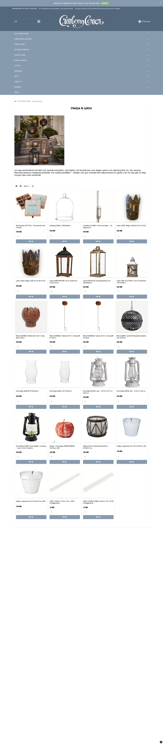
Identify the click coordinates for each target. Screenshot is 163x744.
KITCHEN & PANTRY (21, 50)
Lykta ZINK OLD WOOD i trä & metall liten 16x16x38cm (131, 282)
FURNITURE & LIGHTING (23, 39)
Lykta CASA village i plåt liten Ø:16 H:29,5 (131, 226)
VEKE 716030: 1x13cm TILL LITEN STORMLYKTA (62, 502)
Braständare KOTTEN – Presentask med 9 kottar (30, 227)
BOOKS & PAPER (20, 60)
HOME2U (105, 3)
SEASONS (18, 71)
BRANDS (17, 87)
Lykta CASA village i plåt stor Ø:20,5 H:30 (30, 281)
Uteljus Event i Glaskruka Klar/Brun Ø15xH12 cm (95, 447)
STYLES (17, 66)
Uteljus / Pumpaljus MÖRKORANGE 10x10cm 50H (62, 447)
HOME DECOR (19, 44)
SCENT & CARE (20, 55)
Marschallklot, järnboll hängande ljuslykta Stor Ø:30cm (131, 337)
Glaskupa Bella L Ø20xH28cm (60, 226)
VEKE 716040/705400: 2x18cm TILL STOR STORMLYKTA (98, 502)
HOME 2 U (18, 82)
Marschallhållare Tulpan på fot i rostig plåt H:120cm (65, 337)
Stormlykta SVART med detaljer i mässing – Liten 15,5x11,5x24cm (31, 447)
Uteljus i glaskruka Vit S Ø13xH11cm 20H (30, 501)
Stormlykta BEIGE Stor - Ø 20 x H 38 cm (131, 391)
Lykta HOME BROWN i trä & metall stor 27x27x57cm (63, 282)
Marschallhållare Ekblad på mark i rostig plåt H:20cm (30, 337)
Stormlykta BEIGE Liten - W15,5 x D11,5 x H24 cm (98, 392)
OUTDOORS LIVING (21, 34)
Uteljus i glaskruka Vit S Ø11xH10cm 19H (131, 446)
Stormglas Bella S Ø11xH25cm (61, 391)
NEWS (16, 92)
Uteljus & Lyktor (37, 101)
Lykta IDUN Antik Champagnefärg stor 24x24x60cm (97, 282)
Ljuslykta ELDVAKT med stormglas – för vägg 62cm (97, 227)
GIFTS (16, 76)
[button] (144, 21)
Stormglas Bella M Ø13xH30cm (27, 391)
